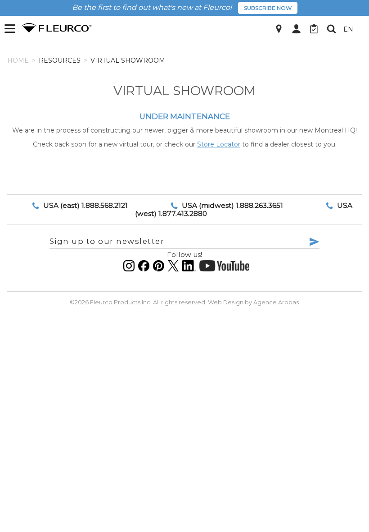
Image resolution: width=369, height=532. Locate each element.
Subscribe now (268, 8)
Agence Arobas (276, 302)
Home (18, 60)
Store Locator (218, 144)
